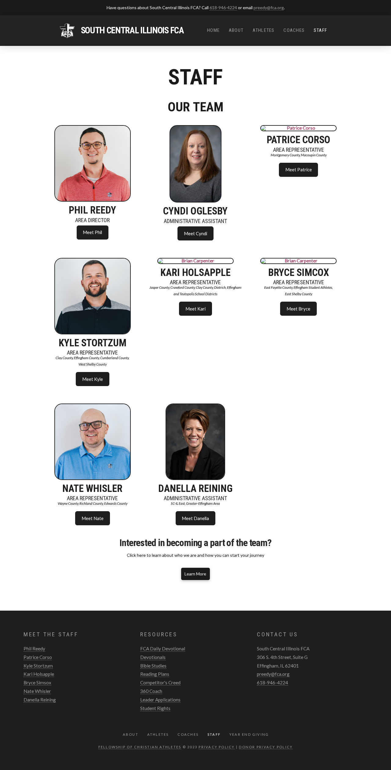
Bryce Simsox (37, 682)
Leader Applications (160, 699)
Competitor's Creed (160, 682)
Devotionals (153, 657)
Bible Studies (153, 665)
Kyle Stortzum (38, 665)
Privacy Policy (217, 747)
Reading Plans (154, 674)
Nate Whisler (37, 691)
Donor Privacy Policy (266, 747)
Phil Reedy (34, 648)
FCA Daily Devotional (162, 648)
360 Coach (151, 691)
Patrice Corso (38, 657)
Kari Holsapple (39, 674)
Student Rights (155, 708)
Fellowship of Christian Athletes (139, 747)
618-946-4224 (223, 7)
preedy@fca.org (269, 7)
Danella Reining (40, 699)
